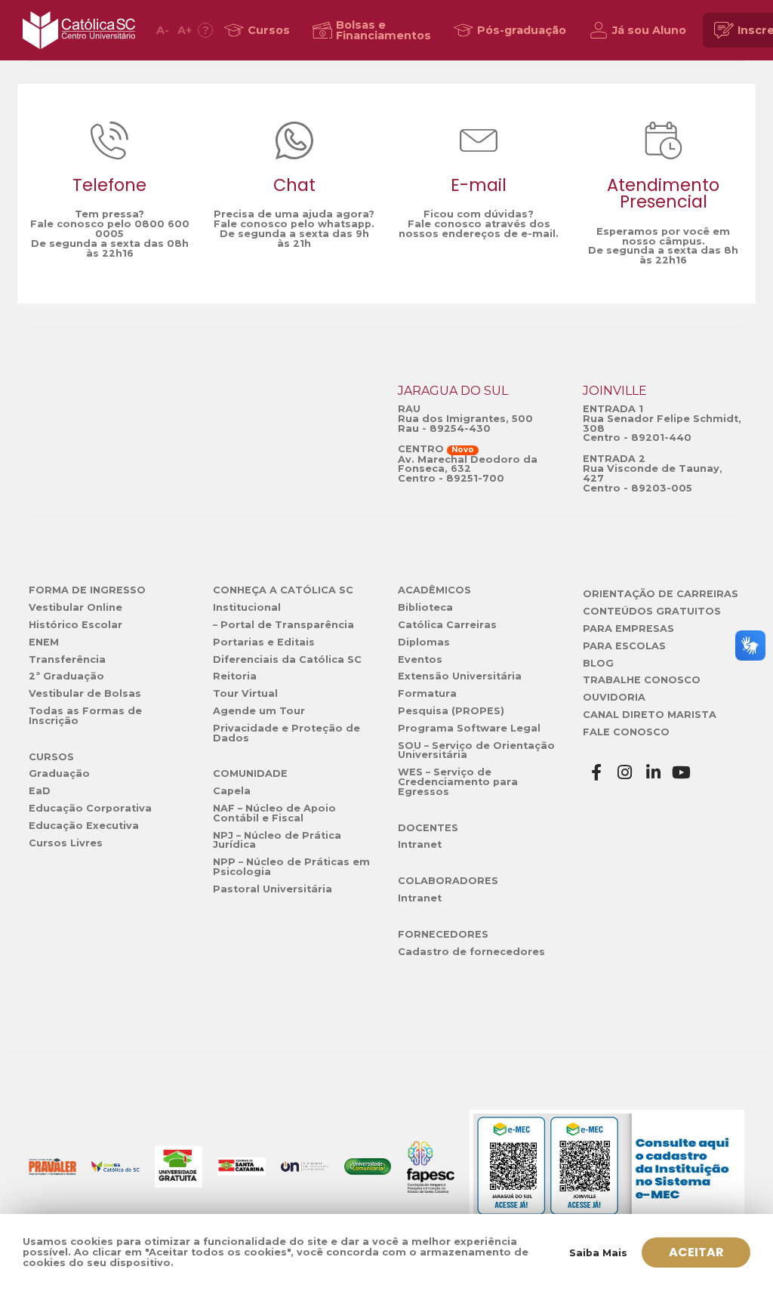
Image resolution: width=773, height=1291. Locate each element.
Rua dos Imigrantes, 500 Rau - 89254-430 (465, 423)
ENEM (44, 642)
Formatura (427, 693)
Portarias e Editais (264, 642)
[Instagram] (625, 773)
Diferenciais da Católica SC (287, 659)
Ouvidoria (614, 697)
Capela (232, 790)
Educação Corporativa (90, 808)
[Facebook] (597, 773)
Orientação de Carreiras (660, 593)
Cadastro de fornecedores (471, 951)
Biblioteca (425, 607)
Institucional (247, 607)
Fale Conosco (626, 732)
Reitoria (235, 676)
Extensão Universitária (460, 676)
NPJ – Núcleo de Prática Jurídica (277, 840)
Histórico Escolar (75, 624)
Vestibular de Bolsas (85, 693)
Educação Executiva (84, 825)
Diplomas (424, 642)
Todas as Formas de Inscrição (85, 715)
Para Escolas (624, 646)
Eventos (420, 659)
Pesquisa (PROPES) (451, 710)
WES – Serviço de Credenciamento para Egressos (458, 781)
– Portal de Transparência (283, 624)
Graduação (59, 773)
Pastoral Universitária (272, 889)
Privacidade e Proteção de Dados (286, 733)
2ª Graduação (66, 676)
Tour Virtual (245, 693)
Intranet (420, 844)
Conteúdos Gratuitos (652, 611)
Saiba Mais (598, 1253)
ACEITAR (696, 1252)
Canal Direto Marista (649, 714)
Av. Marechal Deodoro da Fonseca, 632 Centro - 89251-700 (467, 469)
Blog (598, 663)
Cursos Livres (66, 843)
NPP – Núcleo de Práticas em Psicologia (291, 866)
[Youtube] (681, 773)
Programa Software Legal (469, 728)
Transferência (67, 659)
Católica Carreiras (447, 624)
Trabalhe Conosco (642, 680)
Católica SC (79, 30)
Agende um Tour (259, 710)
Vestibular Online (75, 607)
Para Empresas (628, 628)
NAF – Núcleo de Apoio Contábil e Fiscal (274, 813)
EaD (40, 790)
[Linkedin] (653, 773)
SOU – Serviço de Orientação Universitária (476, 750)
